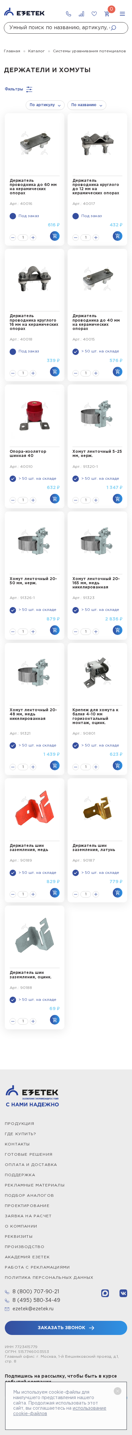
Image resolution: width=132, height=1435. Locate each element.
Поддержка (20, 1175)
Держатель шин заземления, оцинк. (31, 975)
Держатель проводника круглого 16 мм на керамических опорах (34, 322)
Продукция (19, 1124)
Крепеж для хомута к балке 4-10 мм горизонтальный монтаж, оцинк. (95, 716)
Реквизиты (19, 1236)
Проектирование (27, 1206)
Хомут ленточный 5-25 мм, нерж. (97, 454)
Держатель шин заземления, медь (29, 848)
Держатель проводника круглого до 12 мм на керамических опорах (95, 187)
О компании (21, 1226)
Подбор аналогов (29, 1195)
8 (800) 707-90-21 (35, 1291)
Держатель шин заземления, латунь (93, 848)
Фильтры (14, 89)
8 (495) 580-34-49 (36, 1300)
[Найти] (115, 28)
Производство (25, 1247)
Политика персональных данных (49, 1277)
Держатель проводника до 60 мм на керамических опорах (33, 187)
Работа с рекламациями (37, 1267)
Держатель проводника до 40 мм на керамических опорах (96, 322)
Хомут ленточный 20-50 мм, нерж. (33, 581)
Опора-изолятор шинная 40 (28, 454)
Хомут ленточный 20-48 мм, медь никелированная (33, 714)
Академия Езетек (27, 1257)
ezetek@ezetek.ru (33, 1309)
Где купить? (20, 1134)
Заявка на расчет (28, 1216)
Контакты (17, 1144)
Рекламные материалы (35, 1185)
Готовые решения (29, 1154)
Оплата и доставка (31, 1165)
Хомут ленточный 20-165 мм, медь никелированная (96, 583)
